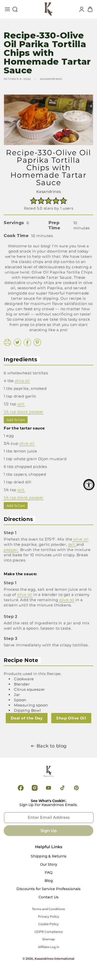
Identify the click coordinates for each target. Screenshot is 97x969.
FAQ (48, 872)
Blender (22, 684)
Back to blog (52, 746)
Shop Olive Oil (71, 718)
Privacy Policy (48, 916)
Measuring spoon (31, 705)
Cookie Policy (48, 924)
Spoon (20, 699)
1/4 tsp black (16, 411)
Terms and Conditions (48, 909)
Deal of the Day (27, 718)
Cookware (24, 679)
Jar (17, 694)
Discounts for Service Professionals (48, 889)
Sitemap (48, 939)
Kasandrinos (48, 191)
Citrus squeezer (29, 689)
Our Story (48, 864)
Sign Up (49, 830)
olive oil (22, 380)
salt (20, 404)
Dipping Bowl (27, 710)
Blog (49, 881)
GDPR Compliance (49, 932)
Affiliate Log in (48, 947)
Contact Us (48, 897)
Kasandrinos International (54, 959)
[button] (7, 10)
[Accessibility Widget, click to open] (89, 484)
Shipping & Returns (48, 856)
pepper (36, 411)
